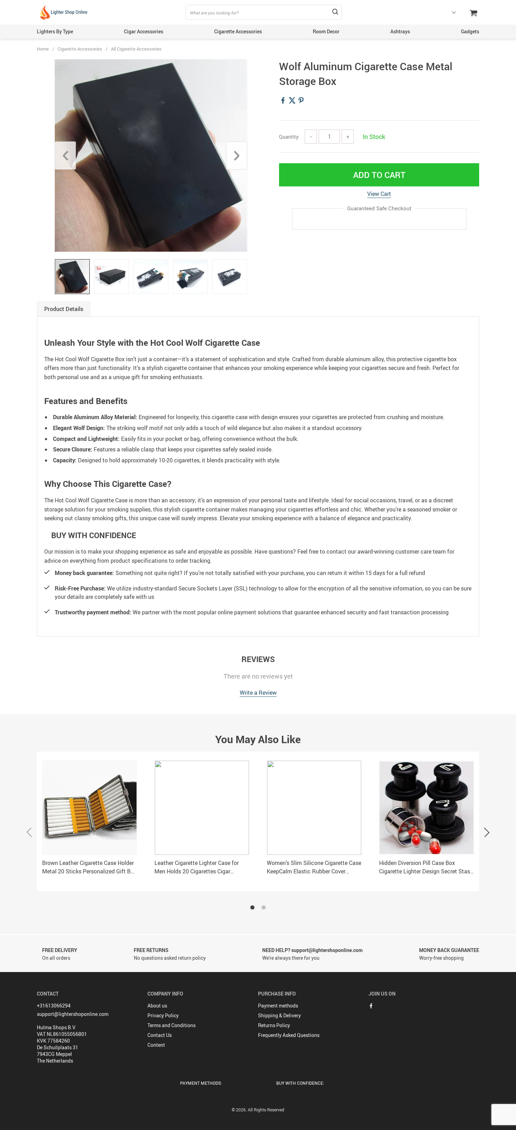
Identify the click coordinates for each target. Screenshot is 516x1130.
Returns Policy (274, 1025)
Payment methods (278, 1005)
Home (43, 49)
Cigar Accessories (143, 31)
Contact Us (159, 1035)
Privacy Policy (163, 1015)
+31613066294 (54, 1005)
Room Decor (326, 31)
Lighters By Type (55, 31)
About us (157, 1005)
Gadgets (470, 31)
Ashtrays (400, 31)
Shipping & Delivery (279, 1015)
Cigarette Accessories (238, 31)
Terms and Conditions (171, 1025)
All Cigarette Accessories (136, 49)
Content (156, 1045)
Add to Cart (379, 174)
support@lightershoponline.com (72, 1014)
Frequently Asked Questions (288, 1035)
